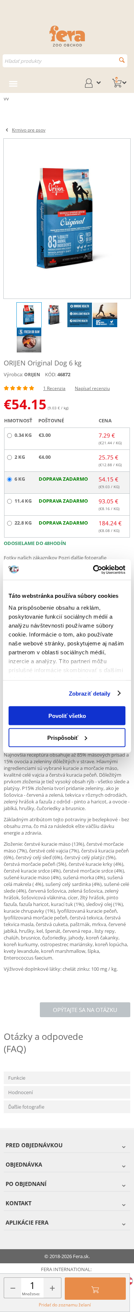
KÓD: (50, 374)
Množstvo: (31, 1293)
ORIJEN (32, 374)
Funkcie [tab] (16, 1077)
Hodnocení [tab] (20, 1092)
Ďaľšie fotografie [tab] (26, 1106)
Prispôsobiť (62, 737)
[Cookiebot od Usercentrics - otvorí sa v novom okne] (94, 569)
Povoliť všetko (67, 716)
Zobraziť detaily (90, 693)
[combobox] (65, 60)
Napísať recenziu (92, 388)
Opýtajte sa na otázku (85, 1009)
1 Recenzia (54, 388)
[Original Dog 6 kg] (67, 219)
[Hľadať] (121, 60)
